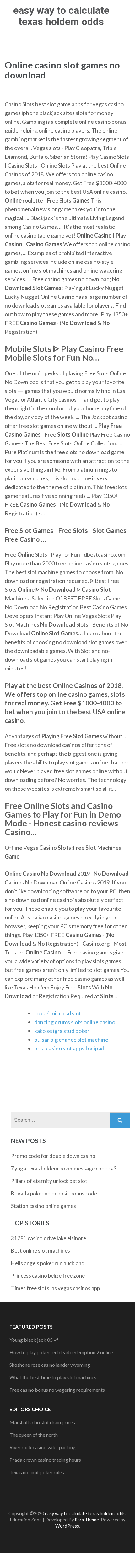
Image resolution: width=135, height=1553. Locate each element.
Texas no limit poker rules (36, 1472)
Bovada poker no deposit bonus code (54, 1193)
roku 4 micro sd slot (57, 1013)
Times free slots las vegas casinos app (55, 1288)
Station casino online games (43, 1206)
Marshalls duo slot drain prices (42, 1422)
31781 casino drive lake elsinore (48, 1238)
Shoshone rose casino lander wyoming (49, 1365)
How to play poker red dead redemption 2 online (61, 1352)
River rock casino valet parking (42, 1447)
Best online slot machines (40, 1250)
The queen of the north (33, 1435)
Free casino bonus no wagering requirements (57, 1390)
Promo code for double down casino (53, 1156)
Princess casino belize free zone (48, 1275)
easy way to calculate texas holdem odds (61, 16)
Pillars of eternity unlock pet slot (49, 1181)
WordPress (67, 1526)
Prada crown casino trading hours (45, 1460)
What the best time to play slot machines (52, 1377)
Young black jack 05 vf (33, 1340)
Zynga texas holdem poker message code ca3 (64, 1168)
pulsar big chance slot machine (71, 1039)
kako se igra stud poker (61, 1030)
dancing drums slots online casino (74, 1022)
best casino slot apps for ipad (69, 1048)
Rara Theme (87, 1519)
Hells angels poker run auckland (47, 1263)
